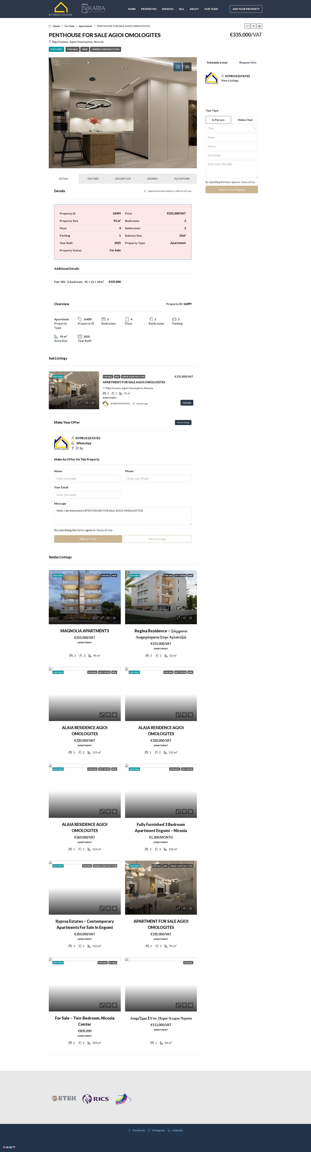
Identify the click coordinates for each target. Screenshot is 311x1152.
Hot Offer (180, 575)
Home (132, 9)
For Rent (174, 769)
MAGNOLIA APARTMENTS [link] (84, 630)
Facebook (138, 1130)
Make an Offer (88, 539)
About (194, 9)
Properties (149, 9)
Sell (181, 9)
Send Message (157, 539)
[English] (4, 1147)
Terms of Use (104, 530)
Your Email (61, 487)
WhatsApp (83, 443)
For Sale (69, 26)
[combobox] (232, 128)
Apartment (85, 26)
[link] (74, 390)
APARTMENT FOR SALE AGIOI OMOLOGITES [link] (134, 382)
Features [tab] (93, 178)
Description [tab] (123, 178)
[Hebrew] (10, 1147)
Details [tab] (63, 178)
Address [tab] (152, 178)
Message (60, 503)
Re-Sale (112, 963)
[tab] (177, 67)
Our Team (211, 9)
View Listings (183, 422)
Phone (129, 471)
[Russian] (14, 1147)
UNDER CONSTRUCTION (105, 49)
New (84, 49)
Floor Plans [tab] (182, 178)
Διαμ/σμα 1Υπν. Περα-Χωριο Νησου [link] (161, 1018)
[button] (247, 26)
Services (167, 9)
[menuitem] (224, 9)
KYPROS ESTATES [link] (120, 403)
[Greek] (7, 1147)
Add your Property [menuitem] (246, 9)
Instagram (158, 1130)
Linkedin (177, 1130)
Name (58, 471)
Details (186, 402)
